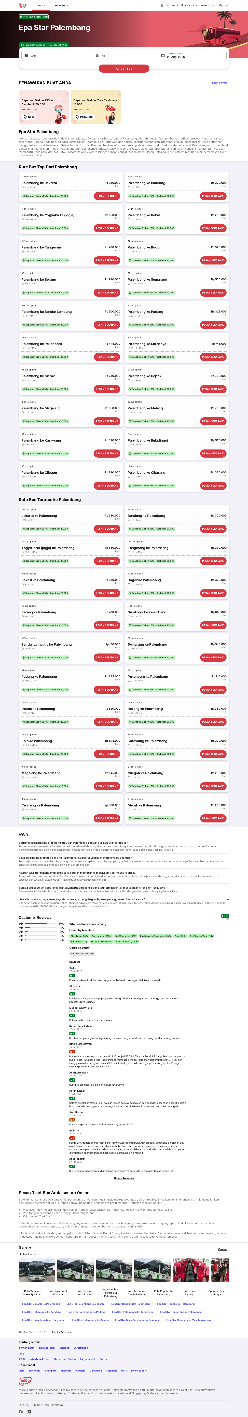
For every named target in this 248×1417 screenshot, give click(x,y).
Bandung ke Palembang (146, 516)
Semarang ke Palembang (147, 644)
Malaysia (66, 1370)
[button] (192, 55)
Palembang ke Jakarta (39, 183)
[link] (44, 107)
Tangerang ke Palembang (148, 548)
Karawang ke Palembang (147, 741)
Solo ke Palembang (36, 741)
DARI (33, 55)
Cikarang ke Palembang (40, 805)
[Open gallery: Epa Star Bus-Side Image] (114, 1270)
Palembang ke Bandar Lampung (46, 312)
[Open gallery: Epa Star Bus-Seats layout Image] (191, 1270)
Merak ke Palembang (144, 805)
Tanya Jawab (87, 1359)
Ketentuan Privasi (39, 1359)
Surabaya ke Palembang (147, 612)
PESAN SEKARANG (107, 196)
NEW (31, 117)
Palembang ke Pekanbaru (41, 344)
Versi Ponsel (81, 1347)
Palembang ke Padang (145, 312)
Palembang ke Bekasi (144, 215)
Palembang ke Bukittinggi (148, 440)
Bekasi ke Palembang (38, 580)
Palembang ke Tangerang (41, 247)
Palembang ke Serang (38, 279)
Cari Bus (126, 68)
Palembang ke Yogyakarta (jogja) (48, 215)
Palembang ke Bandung (146, 183)
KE (103, 55)
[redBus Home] (22, 5)
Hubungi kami (47, 1347)
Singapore (50, 1370)
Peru (124, 1370)
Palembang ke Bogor (144, 247)
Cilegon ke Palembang (145, 773)
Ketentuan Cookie (65, 1359)
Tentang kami (27, 1347)
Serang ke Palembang (38, 612)
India (21, 1370)
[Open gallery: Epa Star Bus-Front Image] (37, 1270)
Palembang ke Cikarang (146, 473)
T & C (22, 1359)
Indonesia (34, 1370)
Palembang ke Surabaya (147, 344)
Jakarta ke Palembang (39, 516)
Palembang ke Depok (144, 376)
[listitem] (24, 95)
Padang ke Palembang (39, 677)
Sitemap (64, 1347)
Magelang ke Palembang (41, 773)
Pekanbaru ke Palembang (148, 677)
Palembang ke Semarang (147, 279)
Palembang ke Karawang (41, 440)
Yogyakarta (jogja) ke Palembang (48, 548)
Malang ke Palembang (145, 709)
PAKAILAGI (86, 117)
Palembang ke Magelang (41, 408)
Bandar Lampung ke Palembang (46, 644)
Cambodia (96, 1370)
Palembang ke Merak (38, 376)
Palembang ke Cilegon (39, 473)
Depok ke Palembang (38, 709)
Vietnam (80, 1370)
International (139, 1370)
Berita (103, 1359)
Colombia (111, 1370)
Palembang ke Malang (145, 408)
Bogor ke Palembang (144, 580)
